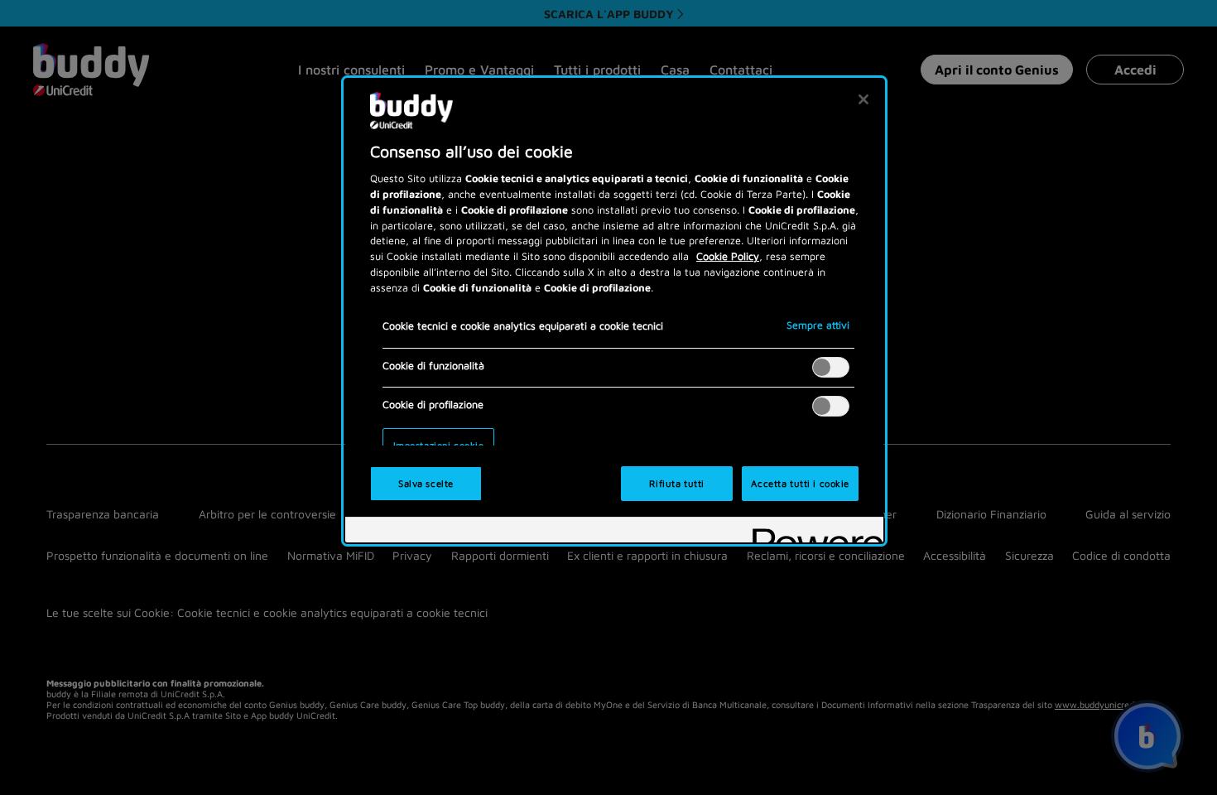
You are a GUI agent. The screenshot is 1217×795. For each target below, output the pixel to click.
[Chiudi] (863, 99)
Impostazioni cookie (438, 445)
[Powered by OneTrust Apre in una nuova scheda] (812, 532)
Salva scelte (426, 483)
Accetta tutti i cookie (800, 483)
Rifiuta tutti (676, 483)
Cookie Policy (727, 256)
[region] (614, 311)
